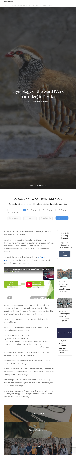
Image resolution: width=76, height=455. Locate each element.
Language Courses (10, 6)
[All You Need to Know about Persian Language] (64, 274)
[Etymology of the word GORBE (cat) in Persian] (64, 303)
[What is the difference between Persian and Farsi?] (64, 333)
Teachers (39, 6)
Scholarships (30, 6)
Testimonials (47, 6)
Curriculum (21, 6)
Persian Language (42, 101)
